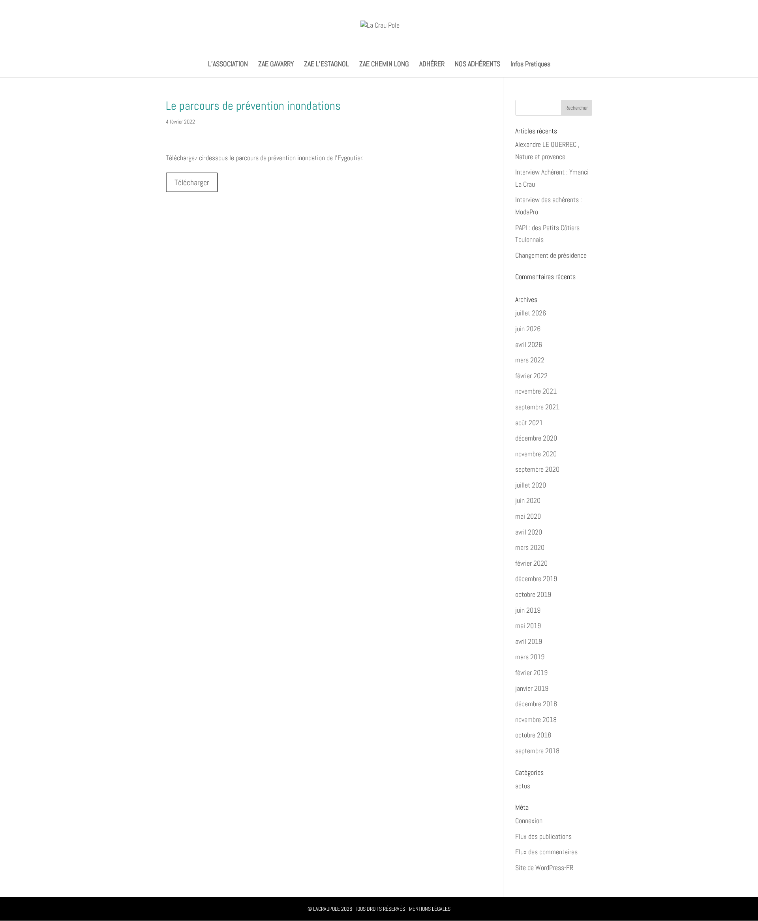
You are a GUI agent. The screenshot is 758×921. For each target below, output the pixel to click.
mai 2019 (528, 625)
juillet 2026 (530, 312)
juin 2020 (527, 500)
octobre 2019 (533, 594)
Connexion (528, 820)
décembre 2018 (536, 703)
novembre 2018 (536, 719)
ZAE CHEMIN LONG (384, 64)
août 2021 (529, 422)
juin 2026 (527, 328)
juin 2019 (527, 610)
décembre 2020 (536, 438)
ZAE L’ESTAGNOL (326, 64)
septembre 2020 (537, 469)
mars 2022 (529, 359)
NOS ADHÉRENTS (477, 64)
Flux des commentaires (546, 851)
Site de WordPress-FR (544, 867)
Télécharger (191, 182)
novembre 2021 (536, 391)
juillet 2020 (530, 485)
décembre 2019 (536, 578)
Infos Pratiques (530, 64)
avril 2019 (528, 641)
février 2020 (531, 563)
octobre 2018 (533, 734)
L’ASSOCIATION (228, 64)
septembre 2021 (537, 406)
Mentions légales (429, 908)
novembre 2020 (536, 453)
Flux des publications (543, 836)
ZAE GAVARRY (276, 64)
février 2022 (531, 375)
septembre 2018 (537, 750)
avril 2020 (528, 531)
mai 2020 (528, 516)
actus (522, 785)
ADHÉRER (432, 64)
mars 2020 (529, 547)
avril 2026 (528, 344)
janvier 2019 (531, 688)
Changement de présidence (551, 255)
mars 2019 (529, 656)
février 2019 (531, 672)
